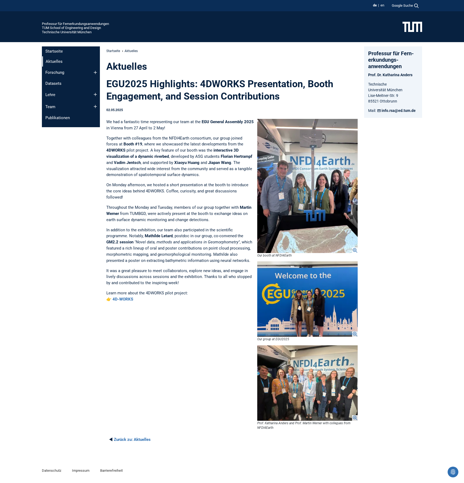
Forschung (54, 72)
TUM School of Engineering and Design (71, 28)
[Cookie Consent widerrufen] (453, 472)
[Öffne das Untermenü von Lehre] (95, 94)
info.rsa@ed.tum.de (399, 110)
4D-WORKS (123, 299)
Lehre (50, 94)
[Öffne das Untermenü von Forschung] (95, 72)
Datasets (53, 83)
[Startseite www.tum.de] (412, 26)
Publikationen (57, 117)
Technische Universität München (67, 32)
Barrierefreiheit (111, 471)
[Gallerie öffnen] (307, 186)
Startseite (54, 51)
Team (50, 106)
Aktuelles (132, 439)
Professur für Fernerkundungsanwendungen (75, 24)
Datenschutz (51, 471)
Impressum (80, 471)
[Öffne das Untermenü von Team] (95, 106)
